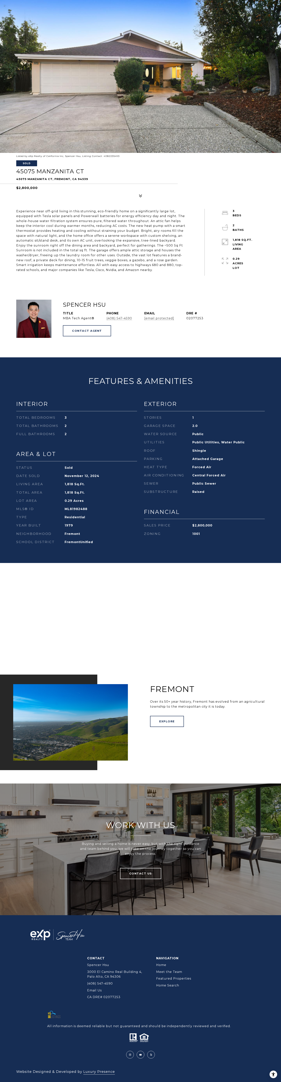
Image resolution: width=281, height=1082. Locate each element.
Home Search (167, 985)
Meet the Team (169, 972)
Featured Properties (173, 978)
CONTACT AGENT (87, 331)
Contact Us (140, 873)
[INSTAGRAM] (130, 1054)
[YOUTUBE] (140, 1054)
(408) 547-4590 (119, 318)
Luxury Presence (99, 1072)
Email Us (94, 990)
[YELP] (151, 1054)
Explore (167, 721)
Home (161, 965)
